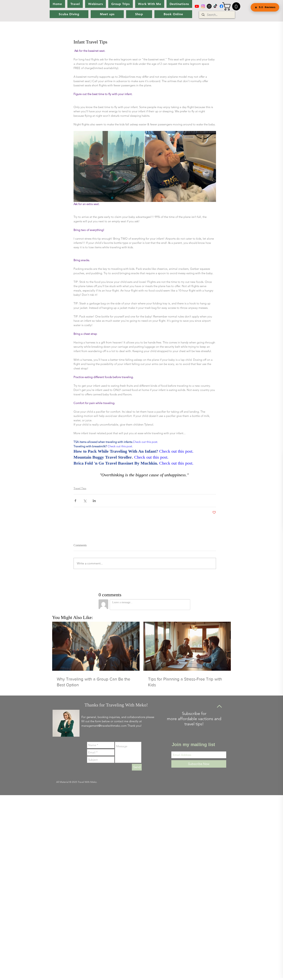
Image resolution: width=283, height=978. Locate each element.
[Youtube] (196, 6)
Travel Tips (80, 488)
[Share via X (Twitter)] (85, 500)
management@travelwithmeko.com (104, 725)
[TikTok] (215, 6)
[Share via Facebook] (75, 500)
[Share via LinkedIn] (94, 500)
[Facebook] (221, 6)
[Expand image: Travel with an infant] (109, 166)
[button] (232, 6)
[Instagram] (203, 6)
